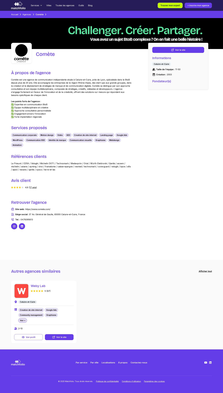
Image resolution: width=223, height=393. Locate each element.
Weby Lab (38, 286)
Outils (81, 5)
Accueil (14, 14)
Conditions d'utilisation (131, 381)
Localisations (108, 362)
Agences (26, 14)
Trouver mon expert (170, 5)
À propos (123, 362)
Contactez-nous (139, 362)
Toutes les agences (64, 5)
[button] (36, 5)
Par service (81, 362)
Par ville (94, 362)
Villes (48, 5)
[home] (18, 5)
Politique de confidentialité (107, 381)
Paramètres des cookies (154, 381)
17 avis (33, 187)
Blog (90, 5)
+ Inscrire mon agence (198, 5)
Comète (40, 14)
